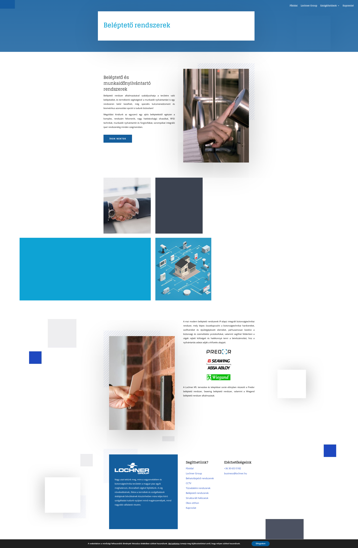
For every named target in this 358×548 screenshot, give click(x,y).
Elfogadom (260, 543)
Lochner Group (309, 6)
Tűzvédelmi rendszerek (198, 488)
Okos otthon (192, 503)
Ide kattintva (174, 543)
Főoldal (294, 6)
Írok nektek (117, 138)
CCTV (188, 483)
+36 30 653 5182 (232, 468)
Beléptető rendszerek (197, 493)
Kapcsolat (348, 6)
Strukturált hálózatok (197, 498)
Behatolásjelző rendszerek (200, 478)
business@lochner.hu (235, 473)
